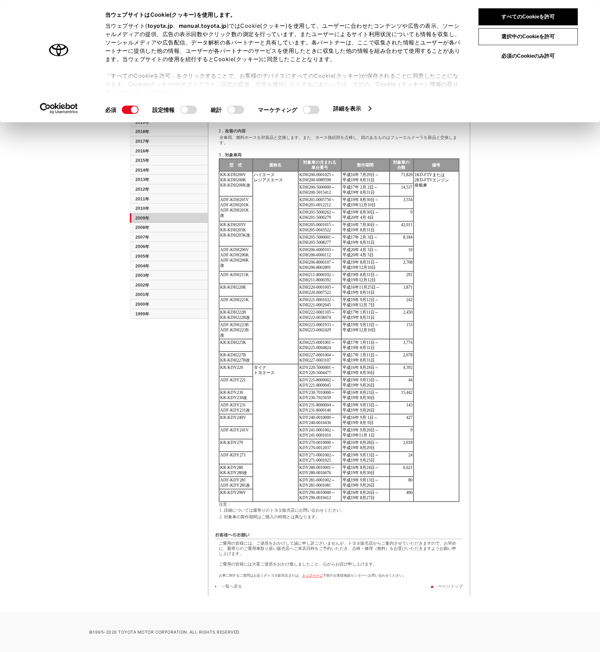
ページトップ (448, 586)
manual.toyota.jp (203, 25)
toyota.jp (160, 25)
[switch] (188, 110)
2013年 (142, 179)
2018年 (142, 131)
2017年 (142, 141)
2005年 (142, 256)
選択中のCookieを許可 (528, 36)
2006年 (142, 246)
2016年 (142, 151)
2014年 (142, 170)
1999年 (142, 314)
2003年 (142, 275)
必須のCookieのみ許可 (528, 56)
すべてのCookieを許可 (528, 16)
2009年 (142, 218)
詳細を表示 (347, 108)
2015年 (142, 160)
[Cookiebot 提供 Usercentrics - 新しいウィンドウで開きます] (58, 108)
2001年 (142, 294)
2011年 (142, 199)
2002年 (142, 285)
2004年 (142, 266)
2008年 (142, 227)
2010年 (142, 208)
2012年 (142, 189)
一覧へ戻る (229, 586)
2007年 (142, 237)
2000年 (142, 304)
